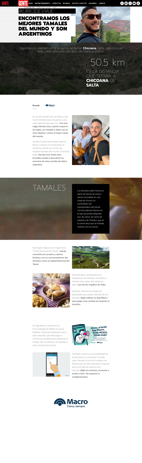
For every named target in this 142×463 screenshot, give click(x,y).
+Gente (102, 3)
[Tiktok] (138, 3)
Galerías (93, 3)
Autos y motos (79, 3)
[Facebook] (126, 3)
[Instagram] (122, 3)
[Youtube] (134, 3)
